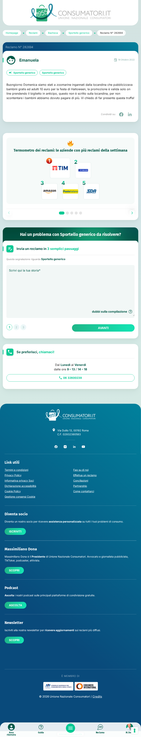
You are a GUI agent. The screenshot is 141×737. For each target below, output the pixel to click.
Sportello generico (24, 72)
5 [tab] (80, 213)
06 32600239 (72, 378)
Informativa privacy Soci (19, 480)
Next (132, 212)
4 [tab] (76, 213)
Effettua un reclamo (85, 475)
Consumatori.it (70, 13)
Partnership (80, 485)
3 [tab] (71, 213)
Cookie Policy (13, 491)
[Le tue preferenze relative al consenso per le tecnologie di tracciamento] (134, 730)
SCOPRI (14, 570)
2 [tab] (67, 213)
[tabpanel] (70, 171)
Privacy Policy (13, 475)
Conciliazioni (80, 480)
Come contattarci (83, 491)
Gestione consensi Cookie (20, 496)
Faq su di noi (80, 469)
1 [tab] (61, 213)
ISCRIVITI (15, 531)
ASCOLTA (15, 605)
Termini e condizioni (16, 469)
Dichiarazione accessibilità (20, 485)
